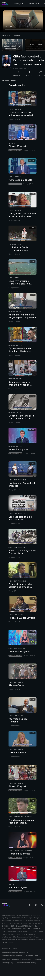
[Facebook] (29, 905)
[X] (42, 905)
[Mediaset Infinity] (5, 3)
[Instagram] (35, 905)
